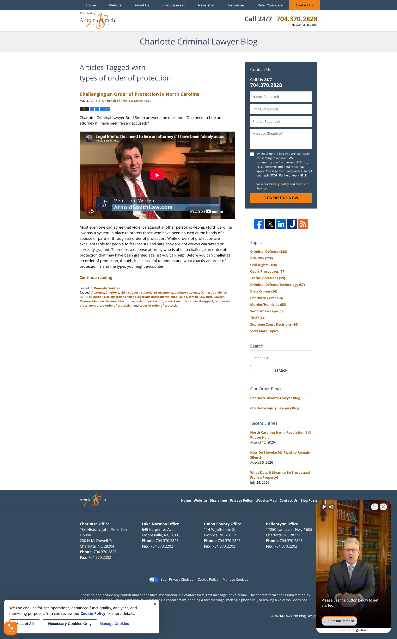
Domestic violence (214, 292)
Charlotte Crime (266, 298)
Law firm (205, 297)
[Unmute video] (323, 507)
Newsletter (206, 5)
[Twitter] (270, 224)
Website (115, 5)
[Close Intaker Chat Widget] (383, 507)
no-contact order (122, 301)
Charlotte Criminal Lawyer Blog (98, 20)
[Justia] (292, 224)
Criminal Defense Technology (277, 284)
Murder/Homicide (268, 304)
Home (91, 5)
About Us (142, 5)
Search (281, 370)
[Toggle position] (374, 507)
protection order (177, 301)
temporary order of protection (111, 305)
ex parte (95, 297)
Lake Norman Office (160, 523)
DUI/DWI (261, 258)
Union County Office (223, 523)
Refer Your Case (270, 5)
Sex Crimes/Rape (267, 311)
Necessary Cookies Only (70, 624)
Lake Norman (188, 297)
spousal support (201, 301)
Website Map (266, 500)
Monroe (85, 301)
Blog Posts (308, 500)
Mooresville (100, 301)
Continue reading (96, 277)
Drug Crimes (263, 291)
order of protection (149, 301)
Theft (257, 317)
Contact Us (304, 5)
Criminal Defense (268, 251)
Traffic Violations (267, 278)
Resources (236, 5)
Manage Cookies (235, 579)
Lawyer (219, 297)
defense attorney (187, 292)
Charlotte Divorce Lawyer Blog (275, 398)
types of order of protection (159, 305)
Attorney (97, 292)
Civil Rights (263, 265)
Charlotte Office (95, 523)
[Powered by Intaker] (362, 630)
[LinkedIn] (281, 224)
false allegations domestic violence (152, 297)
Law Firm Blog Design (294, 616)
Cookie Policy (208, 579)
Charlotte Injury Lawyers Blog (274, 408)
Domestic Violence (107, 288)
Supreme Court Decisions (274, 324)
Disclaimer (218, 500)
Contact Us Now (281, 197)
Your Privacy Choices (177, 579)
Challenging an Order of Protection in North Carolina (140, 94)
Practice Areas (174, 5)
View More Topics (264, 331)
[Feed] (303, 224)
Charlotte (112, 292)
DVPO (84, 297)
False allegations (114, 297)
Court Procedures (267, 271)
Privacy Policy (279, 184)
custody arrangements (157, 292)
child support (130, 292)
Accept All (25, 624)
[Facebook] (259, 224)
